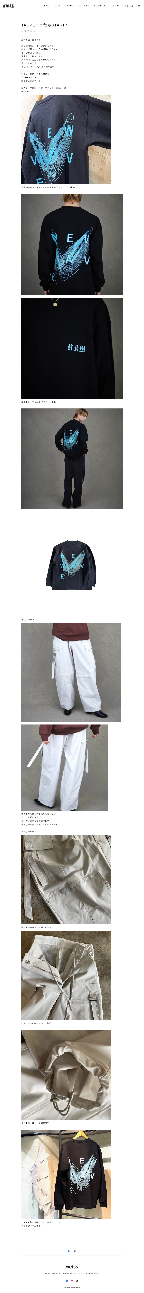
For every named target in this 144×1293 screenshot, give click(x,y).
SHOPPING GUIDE (91, 1273)
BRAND (70, 6)
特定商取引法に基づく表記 (72, 1273)
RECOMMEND (100, 6)
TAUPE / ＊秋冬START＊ (45, 25)
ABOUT (58, 6)
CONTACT (116, 6)
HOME (47, 6)
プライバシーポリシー (52, 1273)
